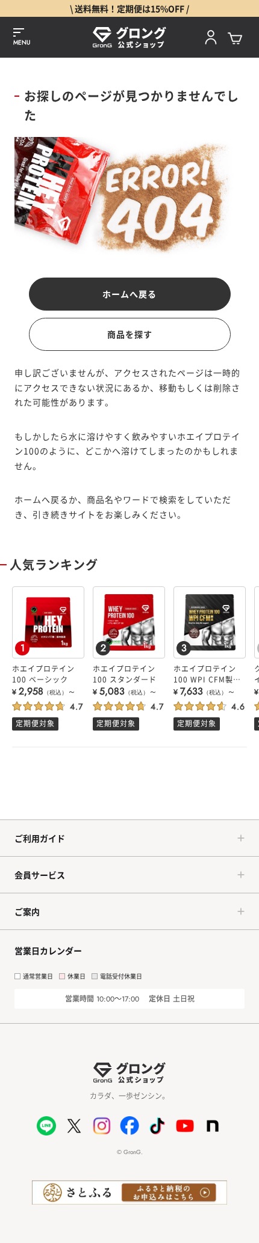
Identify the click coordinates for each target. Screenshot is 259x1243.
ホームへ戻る (129, 294)
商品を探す (129, 334)
